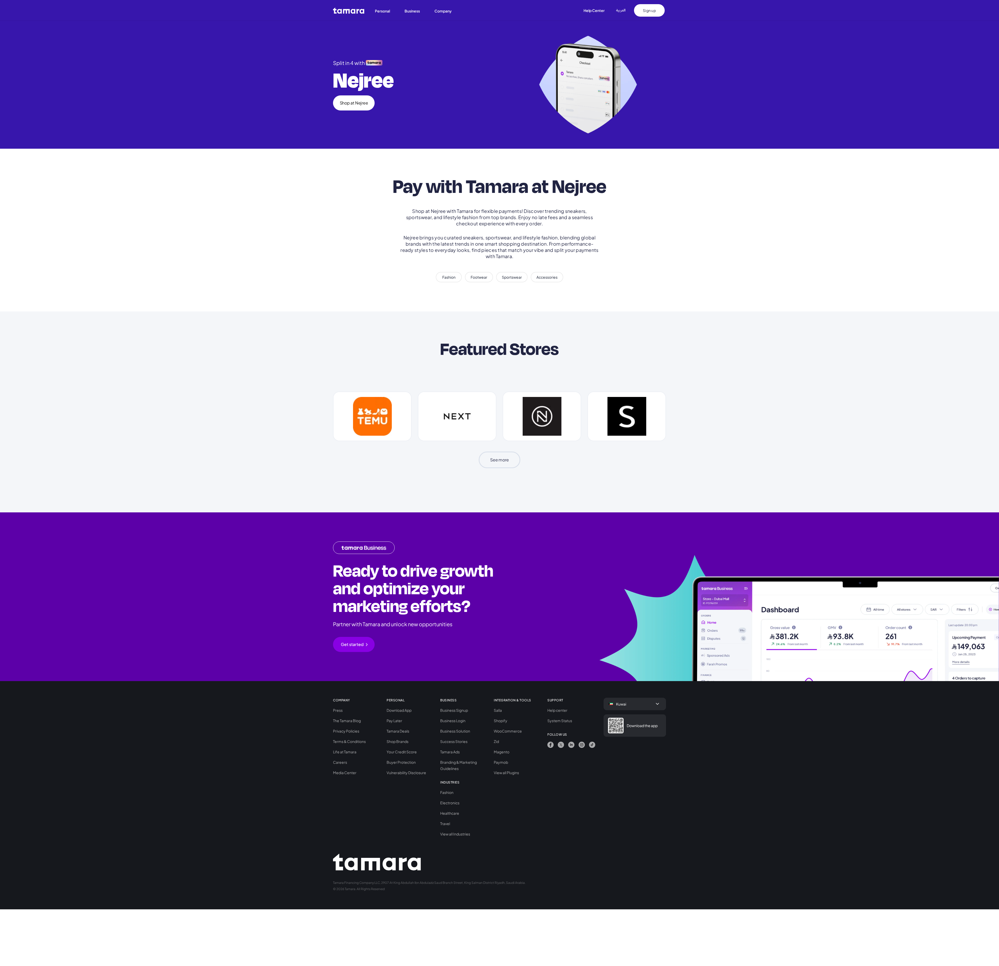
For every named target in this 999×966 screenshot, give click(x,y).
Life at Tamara (344, 751)
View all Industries (455, 834)
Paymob (501, 762)
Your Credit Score (402, 751)
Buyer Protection (401, 762)
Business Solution (455, 731)
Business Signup (454, 710)
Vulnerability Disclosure (406, 772)
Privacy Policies (346, 731)
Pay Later (394, 720)
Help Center (594, 10)
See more (499, 459)
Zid (496, 741)
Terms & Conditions (349, 741)
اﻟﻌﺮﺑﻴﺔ (620, 10)
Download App (399, 710)
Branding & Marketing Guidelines (458, 765)
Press (338, 710)
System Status (559, 720)
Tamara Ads (450, 751)
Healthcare (449, 813)
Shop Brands (397, 741)
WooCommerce (508, 731)
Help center (557, 710)
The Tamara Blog (347, 720)
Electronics (449, 802)
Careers (340, 762)
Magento (501, 751)
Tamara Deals (398, 731)
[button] (385, 10)
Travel (445, 823)
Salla (498, 710)
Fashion (446, 792)
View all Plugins (506, 772)
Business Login (452, 720)
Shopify (500, 720)
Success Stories (454, 741)
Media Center (344, 772)
